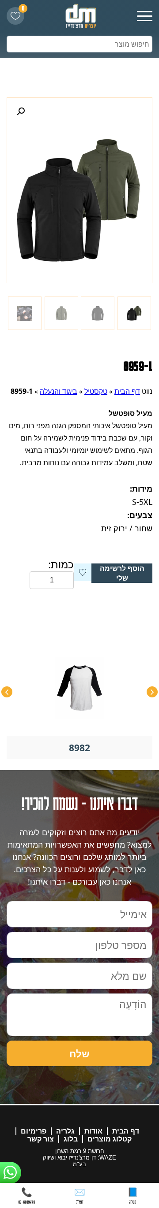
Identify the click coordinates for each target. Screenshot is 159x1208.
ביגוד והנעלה (58, 391)
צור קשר (40, 1139)
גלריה (65, 1131)
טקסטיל (95, 391)
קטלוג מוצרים (109, 1139)
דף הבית (127, 391)
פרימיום (33, 1131)
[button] (21, 111)
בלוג (71, 1139)
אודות (93, 1131)
